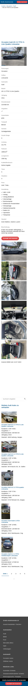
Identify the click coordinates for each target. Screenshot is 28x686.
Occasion (9, 6)
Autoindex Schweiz (9, 670)
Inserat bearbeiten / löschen (12, 624)
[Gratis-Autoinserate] (7, 2)
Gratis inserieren (22, 2)
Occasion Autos (8, 658)
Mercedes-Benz (8, 643)
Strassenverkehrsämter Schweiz (13, 673)
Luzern (3, 6)
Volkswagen (7, 649)
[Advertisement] (14, 24)
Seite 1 (5, 573)
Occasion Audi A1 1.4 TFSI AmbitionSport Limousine (10, 554)
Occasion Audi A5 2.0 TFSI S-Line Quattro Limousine (12, 425)
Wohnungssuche (8, 676)
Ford (4, 640)
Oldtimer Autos (8, 661)
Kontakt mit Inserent (10, 238)
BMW (5, 637)
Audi (14, 6)
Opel (4, 646)
